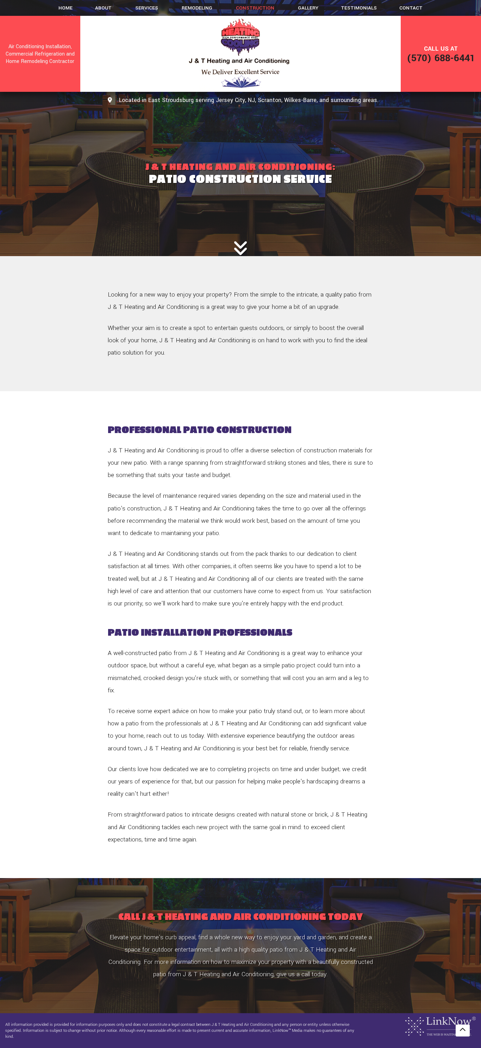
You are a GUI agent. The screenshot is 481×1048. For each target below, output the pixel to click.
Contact (411, 8)
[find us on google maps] (109, 100)
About (103, 8)
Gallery (308, 8)
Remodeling (197, 8)
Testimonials (359, 8)
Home (65, 8)
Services (146, 8)
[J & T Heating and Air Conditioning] (240, 54)
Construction (255, 8)
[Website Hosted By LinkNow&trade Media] (440, 1026)
